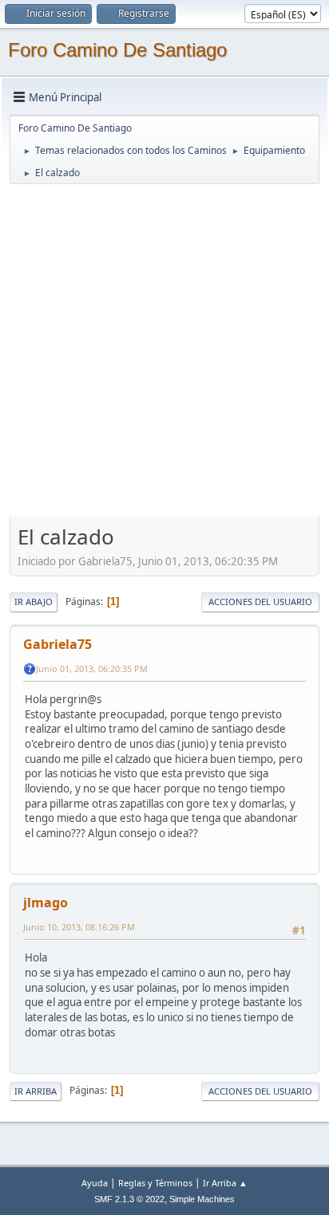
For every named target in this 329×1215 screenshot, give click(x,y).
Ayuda (94, 1183)
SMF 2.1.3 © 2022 (129, 1199)
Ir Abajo (33, 602)
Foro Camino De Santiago (117, 50)
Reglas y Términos (155, 1183)
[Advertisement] (164, 350)
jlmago (45, 902)
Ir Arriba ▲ (225, 1183)
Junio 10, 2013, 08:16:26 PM (79, 927)
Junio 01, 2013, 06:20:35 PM (92, 668)
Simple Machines (202, 1199)
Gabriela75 (57, 644)
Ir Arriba (35, 1091)
